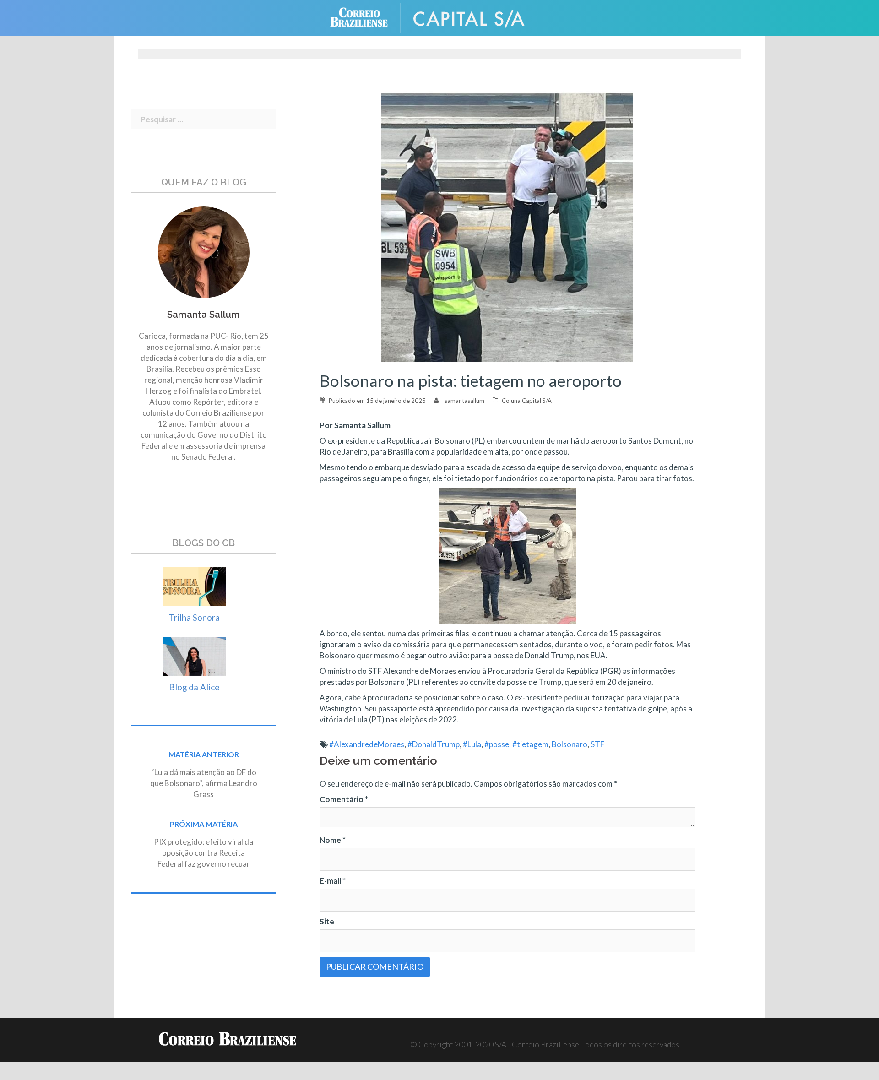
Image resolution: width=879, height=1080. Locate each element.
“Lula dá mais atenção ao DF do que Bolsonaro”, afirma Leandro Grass (203, 783)
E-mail (333, 880)
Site (327, 921)
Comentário (344, 799)
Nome (333, 840)
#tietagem (530, 744)
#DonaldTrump (433, 744)
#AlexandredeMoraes (366, 744)
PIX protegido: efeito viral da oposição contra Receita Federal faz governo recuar (203, 852)
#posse (496, 744)
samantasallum (464, 400)
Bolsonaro (569, 744)
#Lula (472, 744)
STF (597, 744)
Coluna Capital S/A (527, 400)
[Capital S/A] (476, 17)
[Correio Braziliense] (366, 17)
